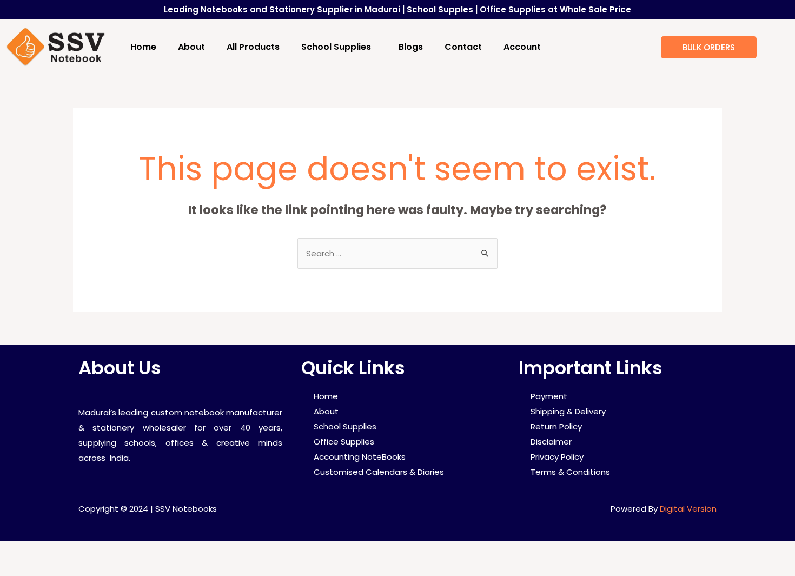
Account (522, 47)
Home (143, 47)
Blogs (411, 47)
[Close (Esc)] (21, 552)
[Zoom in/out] (158, 552)
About (191, 47)
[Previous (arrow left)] (21, 569)
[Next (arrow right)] (67, 569)
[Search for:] (397, 253)
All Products (253, 47)
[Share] (67, 552)
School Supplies (336, 47)
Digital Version (688, 508)
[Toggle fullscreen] (112, 552)
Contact (463, 47)
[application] (375, 47)
